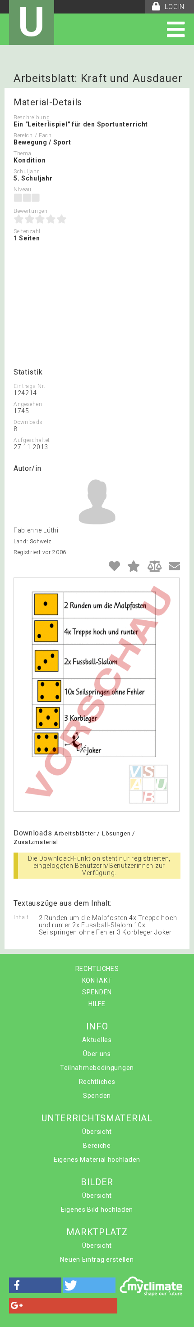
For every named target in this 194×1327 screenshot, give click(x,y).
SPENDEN (97, 992)
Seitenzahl (27, 231)
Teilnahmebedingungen (97, 1067)
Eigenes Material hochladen (97, 1159)
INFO (97, 1026)
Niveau (23, 189)
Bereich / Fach (33, 135)
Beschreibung (32, 117)
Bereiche (97, 1145)
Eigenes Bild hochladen (97, 1209)
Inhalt (21, 917)
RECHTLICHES (97, 968)
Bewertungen (31, 211)
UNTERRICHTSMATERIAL (97, 1118)
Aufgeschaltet (32, 440)
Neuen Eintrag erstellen (97, 1259)
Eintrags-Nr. (29, 386)
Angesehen (28, 404)
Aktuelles (96, 1039)
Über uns (97, 1053)
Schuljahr (26, 171)
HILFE (97, 1003)
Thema (23, 153)
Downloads (28, 422)
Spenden (97, 1095)
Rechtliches (97, 1081)
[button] (35, 1285)
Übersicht (97, 1131)
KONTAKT (97, 980)
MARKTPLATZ (97, 1232)
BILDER (97, 1182)
